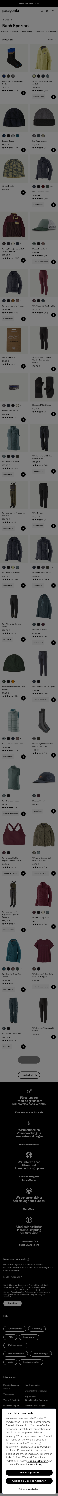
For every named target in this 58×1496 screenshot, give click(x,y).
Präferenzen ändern (29, 1489)
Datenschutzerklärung (29, 1464)
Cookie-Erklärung (37, 1460)
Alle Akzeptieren (29, 1472)
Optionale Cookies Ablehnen (29, 1480)
